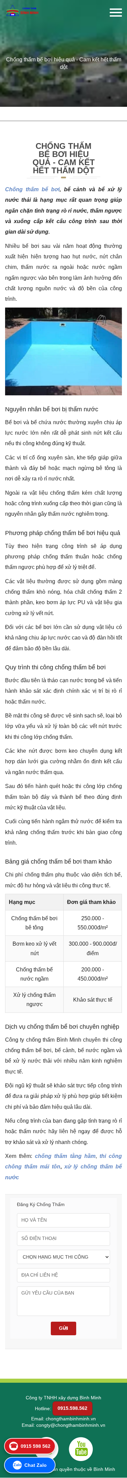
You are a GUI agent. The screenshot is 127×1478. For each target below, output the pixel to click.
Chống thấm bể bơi (32, 189)
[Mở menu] (116, 14)
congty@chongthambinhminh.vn (70, 1425)
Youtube (81, 1449)
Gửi (63, 1328)
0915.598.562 (72, 1408)
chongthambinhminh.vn (71, 1418)
